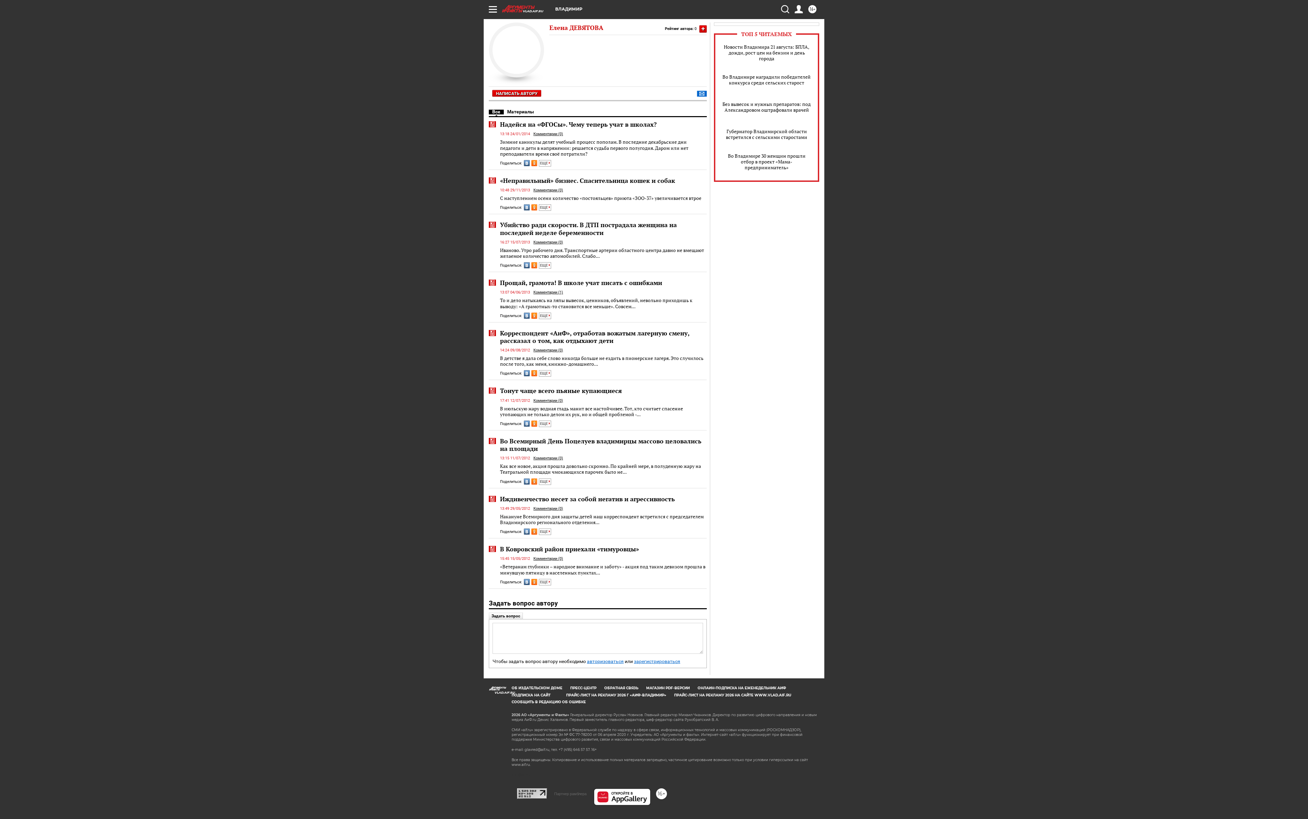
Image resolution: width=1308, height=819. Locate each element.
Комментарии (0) (548, 134)
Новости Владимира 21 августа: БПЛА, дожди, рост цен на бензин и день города (766, 52)
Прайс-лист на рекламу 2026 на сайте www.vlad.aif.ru (732, 695)
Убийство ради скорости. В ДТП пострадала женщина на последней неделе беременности (588, 228)
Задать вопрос (506, 616)
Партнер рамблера (570, 794)
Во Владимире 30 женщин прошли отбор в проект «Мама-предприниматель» (767, 161)
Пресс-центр (583, 688)
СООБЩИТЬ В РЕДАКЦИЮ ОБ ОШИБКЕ (549, 702)
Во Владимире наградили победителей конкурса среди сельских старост (766, 79)
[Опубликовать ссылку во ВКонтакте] (527, 163)
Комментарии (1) (548, 292)
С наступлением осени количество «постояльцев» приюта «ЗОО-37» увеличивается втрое (600, 198)
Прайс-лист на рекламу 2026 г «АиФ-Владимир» (616, 695)
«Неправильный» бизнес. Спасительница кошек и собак (587, 180)
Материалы (520, 111)
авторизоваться (605, 661)
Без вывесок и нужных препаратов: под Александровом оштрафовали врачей (766, 107)
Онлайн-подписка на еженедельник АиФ (742, 688)
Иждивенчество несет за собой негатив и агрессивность (587, 499)
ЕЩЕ (544, 163)
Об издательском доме (537, 688)
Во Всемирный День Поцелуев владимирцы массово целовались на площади (600, 445)
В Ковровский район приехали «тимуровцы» (569, 549)
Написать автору (517, 93)
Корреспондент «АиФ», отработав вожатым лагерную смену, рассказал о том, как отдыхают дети (594, 337)
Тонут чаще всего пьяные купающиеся (561, 391)
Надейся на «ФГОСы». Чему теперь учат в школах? (578, 124)
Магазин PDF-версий (668, 688)
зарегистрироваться (657, 661)
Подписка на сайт (531, 695)
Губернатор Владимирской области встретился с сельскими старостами (766, 134)
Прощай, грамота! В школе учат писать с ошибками (581, 283)
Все (496, 111)
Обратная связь (621, 688)
